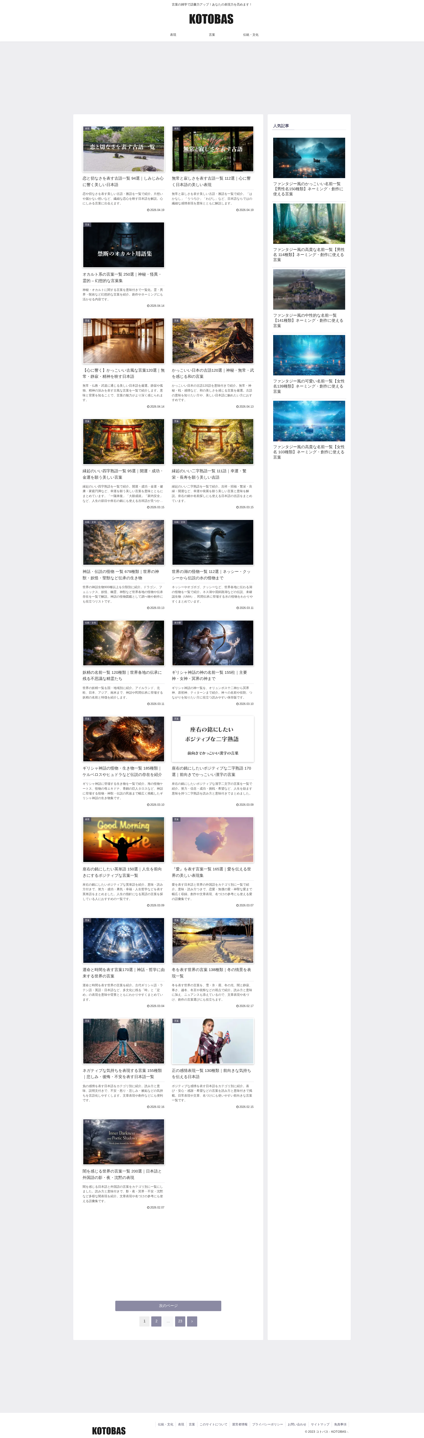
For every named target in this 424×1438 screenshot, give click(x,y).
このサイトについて (213, 1424)
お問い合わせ (297, 1424)
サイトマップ (320, 1424)
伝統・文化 (165, 1424)
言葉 (192, 1424)
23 (180, 1321)
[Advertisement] (212, 76)
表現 (181, 1424)
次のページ (168, 1306)
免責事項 (340, 1424)
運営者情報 (240, 1424)
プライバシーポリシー (267, 1424)
